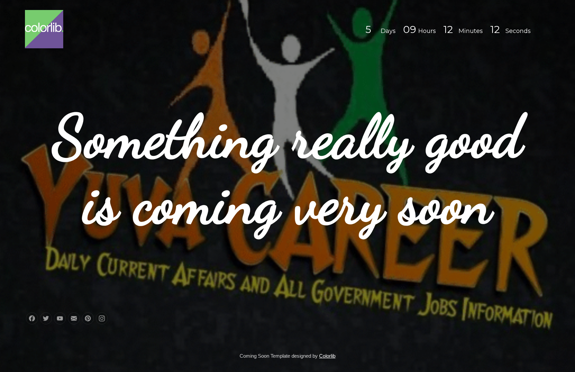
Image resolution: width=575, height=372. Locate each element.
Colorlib (327, 356)
